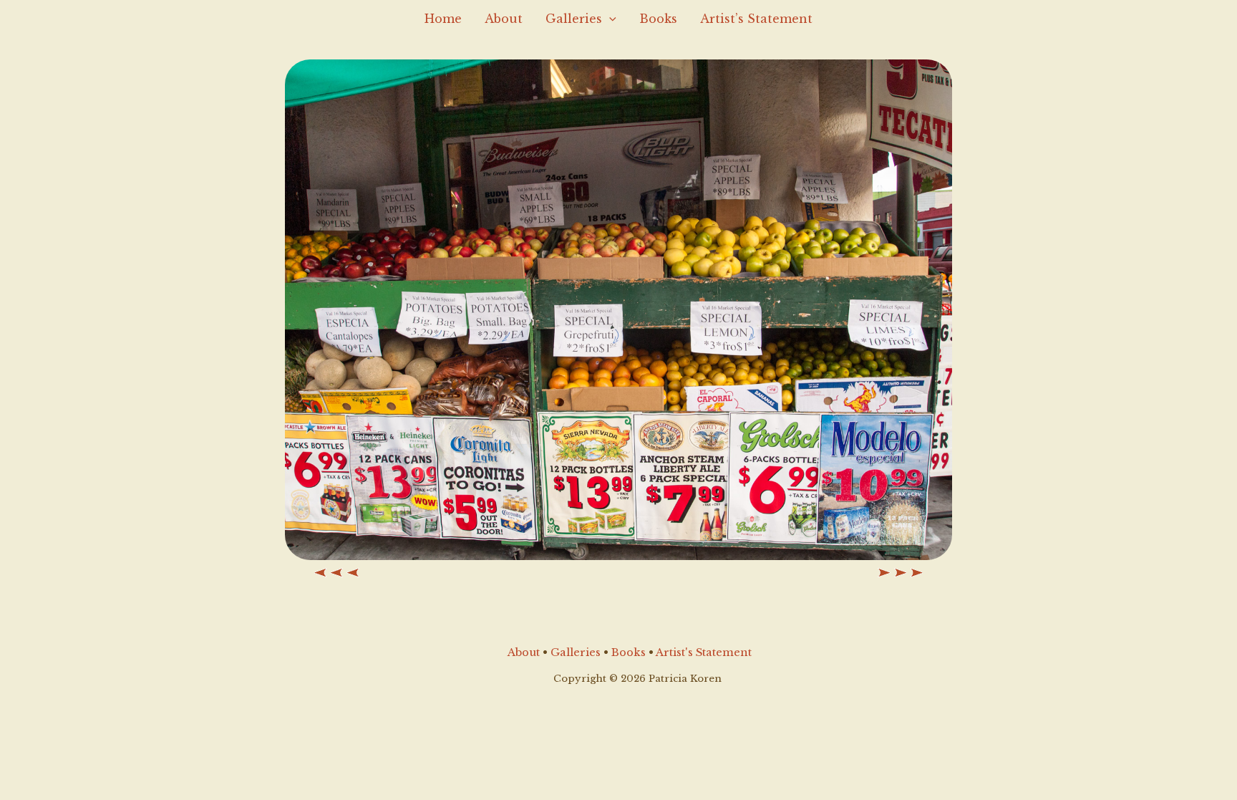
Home (443, 18)
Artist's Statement (704, 652)
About (504, 18)
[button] (609, 18)
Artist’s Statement (756, 18)
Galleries (573, 18)
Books (658, 18)
